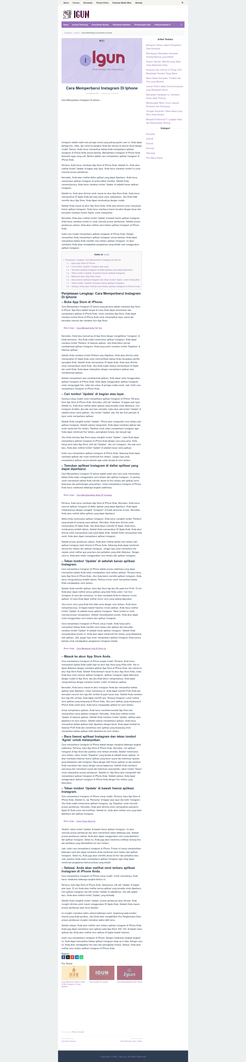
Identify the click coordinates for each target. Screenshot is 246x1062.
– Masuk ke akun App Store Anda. (83, 276)
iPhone (74, 1032)
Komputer (150, 133)
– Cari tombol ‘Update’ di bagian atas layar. (87, 266)
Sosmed (81, 1032)
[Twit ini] (68, 957)
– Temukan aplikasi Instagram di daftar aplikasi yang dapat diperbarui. (99, 269)
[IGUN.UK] (76, 14)
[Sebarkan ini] (63, 957)
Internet (149, 138)
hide (107, 254)
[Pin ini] (72, 957)
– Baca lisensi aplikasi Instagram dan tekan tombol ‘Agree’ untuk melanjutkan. (103, 279)
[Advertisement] (101, 121)
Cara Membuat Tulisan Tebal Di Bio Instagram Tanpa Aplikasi (73, 984)
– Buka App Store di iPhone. (81, 263)
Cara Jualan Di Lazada (98, 982)
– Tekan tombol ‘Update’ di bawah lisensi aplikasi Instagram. (95, 282)
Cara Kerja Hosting (68, 1039)
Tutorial (149, 143)
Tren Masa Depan (154, 157)
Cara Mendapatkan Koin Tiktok (129, 982)
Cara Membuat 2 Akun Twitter (131, 1039)
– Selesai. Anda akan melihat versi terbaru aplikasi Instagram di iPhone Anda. (103, 286)
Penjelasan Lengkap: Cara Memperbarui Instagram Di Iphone (92, 259)
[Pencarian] (181, 24)
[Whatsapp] (81, 957)
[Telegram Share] (77, 957)
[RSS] (182, 2)
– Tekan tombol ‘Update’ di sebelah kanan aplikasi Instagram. (96, 272)
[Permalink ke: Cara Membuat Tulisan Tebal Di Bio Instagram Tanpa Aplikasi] (74, 973)
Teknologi (150, 152)
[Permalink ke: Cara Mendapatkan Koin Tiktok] (129, 973)
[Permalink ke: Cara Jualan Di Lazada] (102, 973)
